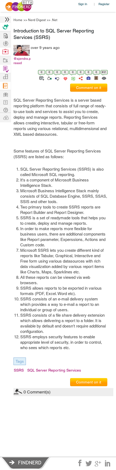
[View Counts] (103, 78)
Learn (5, 86)
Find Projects (5, 60)
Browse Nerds (5, 42)
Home (17, 20)
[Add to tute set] (41, 78)
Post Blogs (5, 117)
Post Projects (5, 35)
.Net (54, 20)
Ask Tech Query (5, 109)
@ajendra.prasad (22, 61)
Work (5, 52)
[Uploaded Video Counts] (96, 78)
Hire (5, 27)
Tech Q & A (5, 101)
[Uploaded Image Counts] (88, 78)
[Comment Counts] (72, 78)
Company (5, 77)
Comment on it (88, 87)
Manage (5, 69)
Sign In (82, 4)
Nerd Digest (37, 20)
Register (104, 4)
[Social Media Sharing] (80, 78)
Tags (20, 361)
